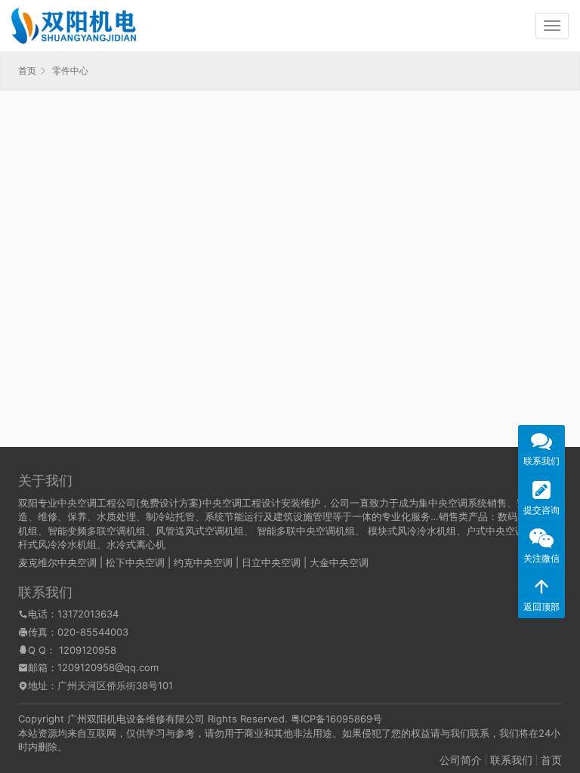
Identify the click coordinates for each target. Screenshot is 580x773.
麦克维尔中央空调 (57, 562)
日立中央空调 (271, 562)
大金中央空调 (339, 562)
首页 (27, 70)
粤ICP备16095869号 (336, 719)
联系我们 (511, 759)
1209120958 (87, 650)
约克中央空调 (203, 562)
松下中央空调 (135, 562)
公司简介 (461, 759)
